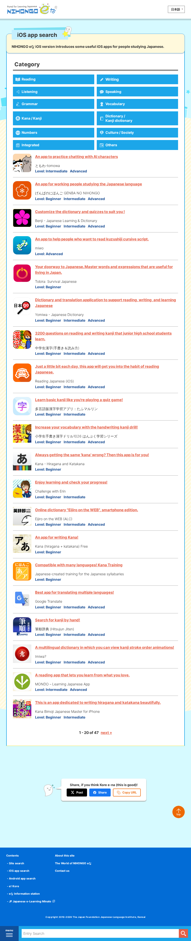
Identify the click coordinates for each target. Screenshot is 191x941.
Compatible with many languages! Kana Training (79, 565)
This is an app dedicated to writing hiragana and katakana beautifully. (98, 702)
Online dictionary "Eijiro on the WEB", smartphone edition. (86, 509)
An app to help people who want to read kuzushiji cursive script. (92, 239)
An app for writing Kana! (56, 537)
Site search (16, 863)
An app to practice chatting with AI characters (76, 156)
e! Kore (14, 886)
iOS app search (19, 870)
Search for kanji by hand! (57, 620)
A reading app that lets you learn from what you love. (82, 675)
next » (106, 732)
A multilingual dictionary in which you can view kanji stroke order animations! (104, 647)
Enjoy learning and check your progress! (71, 482)
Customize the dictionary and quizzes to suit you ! (80, 211)
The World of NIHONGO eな (73, 863)
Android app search (22, 878)
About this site (65, 855)
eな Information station (24, 893)
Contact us (62, 870)
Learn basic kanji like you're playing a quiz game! (79, 399)
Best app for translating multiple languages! (74, 592)
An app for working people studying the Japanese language (88, 184)
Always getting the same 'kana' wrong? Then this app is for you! (92, 454)
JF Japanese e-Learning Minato (30, 901)
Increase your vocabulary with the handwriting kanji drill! (86, 427)
